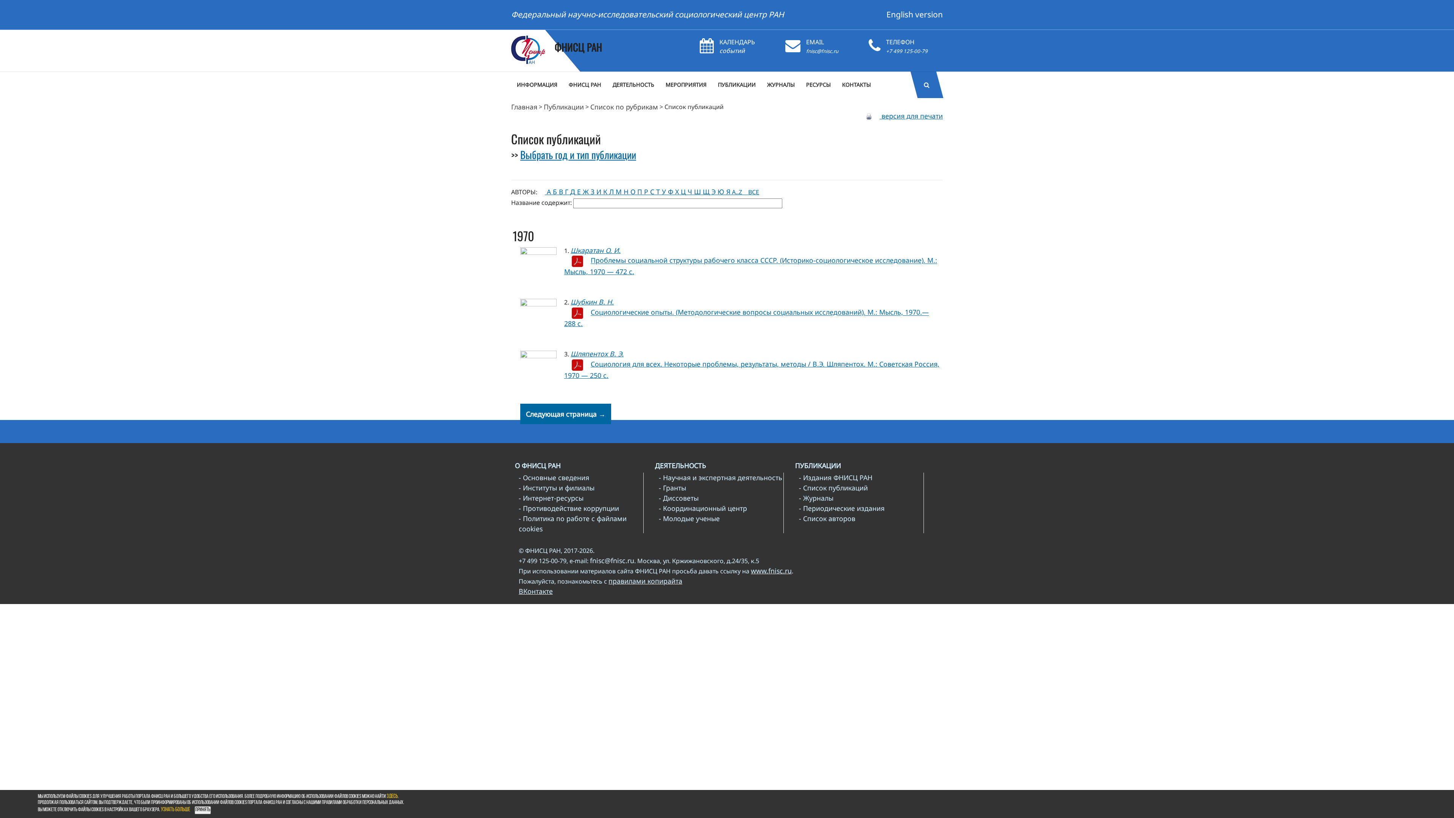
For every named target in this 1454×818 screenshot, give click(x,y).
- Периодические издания (842, 508)
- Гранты (672, 487)
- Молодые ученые (689, 518)
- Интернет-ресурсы (551, 498)
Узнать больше (175, 810)
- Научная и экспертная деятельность (720, 477)
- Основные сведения (554, 477)
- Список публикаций (833, 487)
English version (914, 14)
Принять (202, 810)
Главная (524, 106)
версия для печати (911, 115)
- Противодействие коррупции (569, 508)
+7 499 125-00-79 (907, 51)
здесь (392, 796)
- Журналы (816, 498)
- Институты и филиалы (556, 487)
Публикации (564, 106)
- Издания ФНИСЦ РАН (835, 477)
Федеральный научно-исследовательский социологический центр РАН (647, 14)
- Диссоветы (679, 498)
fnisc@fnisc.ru (822, 51)
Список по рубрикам (624, 106)
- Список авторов (827, 518)
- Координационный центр (703, 508)
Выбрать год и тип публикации (578, 154)
